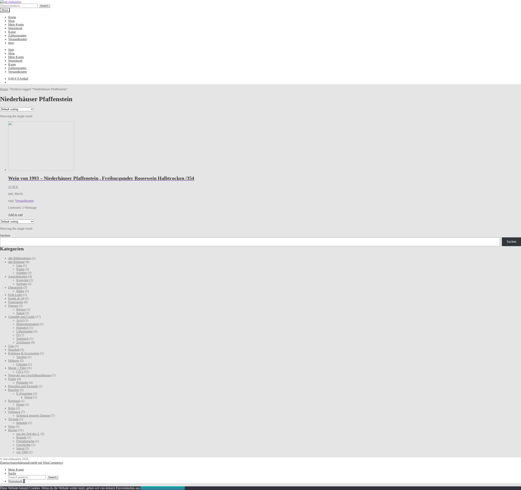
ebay (11, 43)
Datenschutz (177, 488)
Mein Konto (16, 24)
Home (12, 17)
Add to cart (15, 214)
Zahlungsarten (17, 35)
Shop (11, 21)
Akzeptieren (148, 488)
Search (44, 5)
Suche (12, 473)
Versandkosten (17, 39)
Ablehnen (162, 488)
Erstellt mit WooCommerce (45, 462)
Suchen (5, 235)
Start (11, 49)
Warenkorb (15, 28)
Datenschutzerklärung (14, 462)
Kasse (12, 32)
